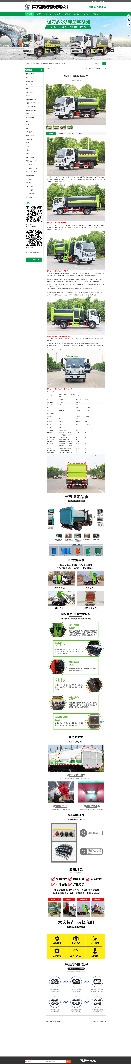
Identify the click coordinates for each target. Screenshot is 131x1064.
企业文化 (26, 1041)
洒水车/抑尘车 (39, 63)
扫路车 (27, 121)
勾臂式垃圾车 (29, 81)
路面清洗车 (29, 132)
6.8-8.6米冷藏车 (30, 193)
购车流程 (85, 14)
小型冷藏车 (29, 183)
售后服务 (76, 14)
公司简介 (26, 1039)
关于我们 (39, 14)
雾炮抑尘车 (29, 114)
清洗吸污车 (29, 139)
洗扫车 (27, 124)
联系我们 (95, 1)
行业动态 (35, 1041)
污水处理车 (29, 150)
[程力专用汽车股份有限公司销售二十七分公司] (47, 6)
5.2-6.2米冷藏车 (30, 190)
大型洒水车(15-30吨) (31, 110)
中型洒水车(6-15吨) (31, 106)
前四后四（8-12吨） (31, 164)
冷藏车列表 (63, 63)
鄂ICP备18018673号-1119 (69, 1051)
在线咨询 (36, 259)
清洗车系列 (51, 63)
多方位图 (61, 133)
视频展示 (35, 1045)
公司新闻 (35, 1039)
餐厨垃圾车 (29, 88)
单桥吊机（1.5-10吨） (32, 161)
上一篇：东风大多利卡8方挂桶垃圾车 (55, 1021)
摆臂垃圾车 (29, 95)
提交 (68, 1061)
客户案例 (67, 14)
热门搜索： (27, 63)
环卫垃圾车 (33, 63)
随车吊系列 (57, 63)
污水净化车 (29, 153)
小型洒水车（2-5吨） (31, 103)
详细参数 (51, 133)
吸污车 (27, 143)
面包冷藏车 (29, 179)
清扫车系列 (45, 63)
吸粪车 (27, 146)
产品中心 (57, 14)
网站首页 (29, 14)
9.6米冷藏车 (29, 197)
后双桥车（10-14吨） (31, 168)
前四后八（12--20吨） (32, 172)
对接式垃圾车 (29, 92)
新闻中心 (48, 14)
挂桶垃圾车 (29, 85)
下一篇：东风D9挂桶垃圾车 (99, 1021)
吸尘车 (27, 128)
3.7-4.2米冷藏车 (30, 186)
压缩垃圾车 (29, 77)
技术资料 (35, 1043)
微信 (101, 1)
